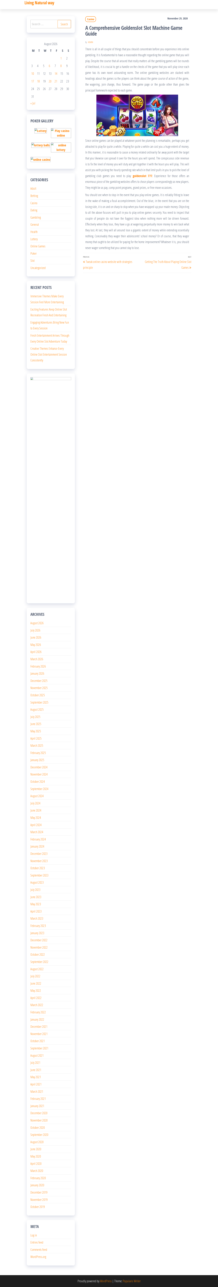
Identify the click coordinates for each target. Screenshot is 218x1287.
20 (50, 81)
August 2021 (37, 1055)
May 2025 (35, 731)
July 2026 (35, 630)
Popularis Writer (132, 1281)
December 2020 (38, 1113)
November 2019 (39, 1199)
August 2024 (37, 796)
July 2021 (35, 1062)
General (34, 224)
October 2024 (37, 781)
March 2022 (36, 1005)
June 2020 (35, 1149)
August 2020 (37, 1142)
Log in (33, 1235)
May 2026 (35, 644)
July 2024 (35, 803)
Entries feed (36, 1242)
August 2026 (37, 623)
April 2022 (36, 997)
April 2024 (36, 825)
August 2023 (37, 882)
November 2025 (39, 687)
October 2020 (37, 1127)
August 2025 (37, 709)
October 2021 (37, 1041)
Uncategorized (38, 267)
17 (32, 81)
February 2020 (38, 1178)
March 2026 (36, 659)
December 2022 (38, 940)
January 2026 (37, 673)
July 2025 (35, 716)
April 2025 (36, 738)
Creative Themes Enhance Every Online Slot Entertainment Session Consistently (48, 354)
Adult (33, 188)
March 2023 (36, 918)
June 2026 (35, 637)
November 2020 (39, 1120)
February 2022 (38, 1012)
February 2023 (38, 925)
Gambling (35, 217)
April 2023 (36, 911)
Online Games (37, 246)
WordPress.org (38, 1256)
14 (56, 73)
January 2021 (37, 1106)
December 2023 (38, 853)
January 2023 (37, 933)
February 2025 (38, 752)
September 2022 (39, 961)
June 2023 (35, 897)
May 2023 (35, 904)
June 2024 (35, 810)
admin (90, 42)
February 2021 (38, 1098)
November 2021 (39, 1033)
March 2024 (36, 832)
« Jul (32, 103)
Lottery (34, 239)
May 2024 (35, 817)
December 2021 (38, 1026)
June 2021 (35, 1070)
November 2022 (39, 947)
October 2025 (37, 695)
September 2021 (39, 1048)
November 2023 (39, 861)
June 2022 (35, 983)
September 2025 (39, 702)
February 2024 (38, 839)
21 (56, 81)
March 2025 (36, 745)
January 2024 (37, 846)
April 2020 (36, 1163)
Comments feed (38, 1249)
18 (38, 81)
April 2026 (36, 651)
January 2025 (37, 760)
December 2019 (38, 1192)
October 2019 (37, 1206)
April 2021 (36, 1084)
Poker (33, 253)
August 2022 (37, 969)
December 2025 (38, 680)
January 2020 (37, 1185)
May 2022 (35, 990)
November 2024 (39, 774)
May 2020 (35, 1156)
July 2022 (35, 976)
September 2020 (39, 1134)
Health (34, 231)
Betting (34, 195)
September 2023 (39, 875)
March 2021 (36, 1091)
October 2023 (37, 868)
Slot (32, 260)
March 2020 (36, 1170)
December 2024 (38, 767)
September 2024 (39, 788)
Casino (90, 19)
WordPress (106, 1281)
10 (32, 73)
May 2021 (35, 1077)
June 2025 (35, 724)
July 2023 (35, 889)
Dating (33, 210)
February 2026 (38, 666)
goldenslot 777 (142, 176)
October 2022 (37, 954)
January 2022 (37, 1019)
